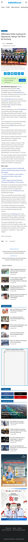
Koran (3, 7)
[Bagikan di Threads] (15, 73)
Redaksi (14, 528)
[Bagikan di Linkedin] (12, 73)
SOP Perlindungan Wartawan (19, 530)
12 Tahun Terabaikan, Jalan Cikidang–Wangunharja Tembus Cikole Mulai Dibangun (12, 176)
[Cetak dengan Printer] (22, 73)
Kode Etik (19, 528)
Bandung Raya (4, 30)
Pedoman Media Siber (6, 530)
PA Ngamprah (19, 92)
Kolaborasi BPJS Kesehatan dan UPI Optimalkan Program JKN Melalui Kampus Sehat (14, 258)
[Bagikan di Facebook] (5, 73)
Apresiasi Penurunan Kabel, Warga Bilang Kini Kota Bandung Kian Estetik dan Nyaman (14, 252)
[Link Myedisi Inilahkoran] (6, 369)
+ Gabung (22, 80)
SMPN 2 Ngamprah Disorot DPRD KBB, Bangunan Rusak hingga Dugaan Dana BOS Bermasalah (13, 170)
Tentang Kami (8, 528)
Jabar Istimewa (15, 7)
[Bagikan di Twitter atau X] (8, 73)
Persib (8, 7)
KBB (18, 88)
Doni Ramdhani (9, 43)
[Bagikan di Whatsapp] (19, 73)
